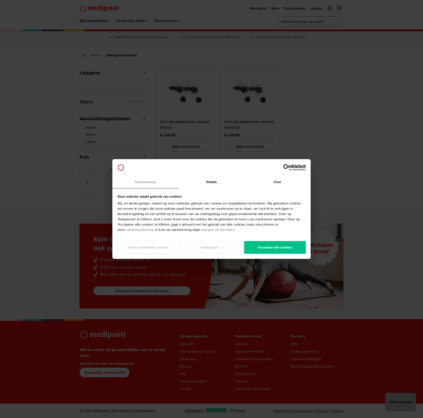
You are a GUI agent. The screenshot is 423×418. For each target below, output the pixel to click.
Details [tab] (211, 182)
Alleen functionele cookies (148, 247)
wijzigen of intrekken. (218, 230)
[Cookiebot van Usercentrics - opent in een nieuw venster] (286, 167)
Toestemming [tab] (145, 182)
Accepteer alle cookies (275, 247)
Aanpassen (209, 247)
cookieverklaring (139, 230)
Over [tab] (277, 182)
